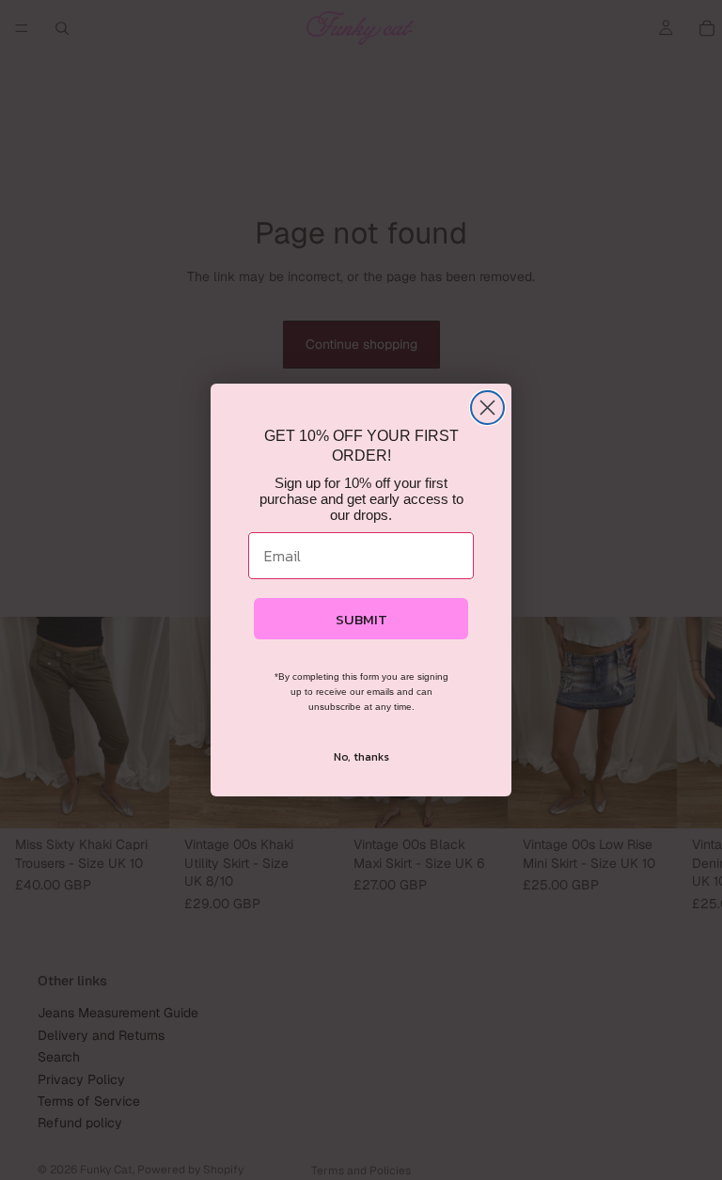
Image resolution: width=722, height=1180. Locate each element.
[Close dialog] (487, 407)
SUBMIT (361, 619)
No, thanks (361, 756)
